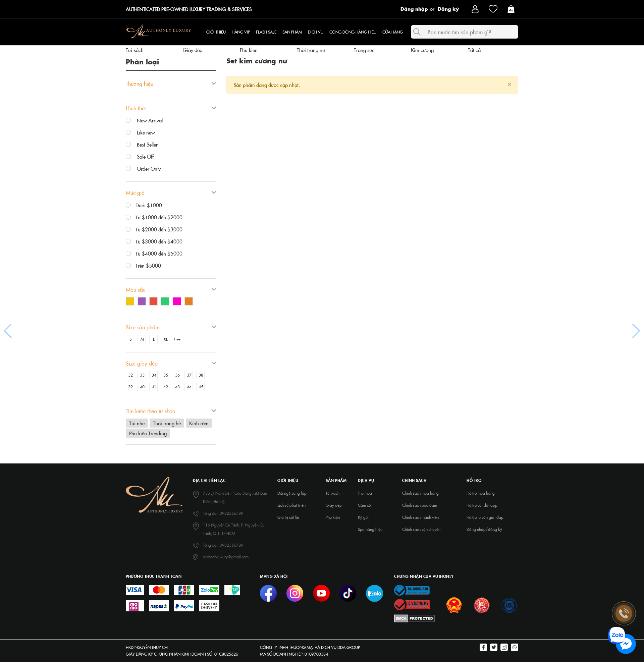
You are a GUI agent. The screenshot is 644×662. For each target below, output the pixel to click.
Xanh (167, 302)
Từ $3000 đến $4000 (159, 241)
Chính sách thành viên (420, 517)
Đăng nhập (414, 8)
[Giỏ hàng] (512, 8)
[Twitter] (493, 648)
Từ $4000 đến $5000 (159, 253)
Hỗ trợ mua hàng (481, 493)
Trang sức (364, 50)
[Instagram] (504, 648)
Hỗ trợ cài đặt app (482, 505)
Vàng (132, 302)
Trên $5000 (148, 265)
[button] (7, 331)
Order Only (148, 168)
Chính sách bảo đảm (419, 505)
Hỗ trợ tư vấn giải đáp (485, 517)
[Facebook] (483, 648)
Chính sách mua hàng (420, 493)
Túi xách (135, 50)
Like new (145, 132)
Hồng (178, 302)
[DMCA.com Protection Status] (414, 617)
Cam (190, 302)
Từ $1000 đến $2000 (159, 217)
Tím (143, 302)
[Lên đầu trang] (624, 560)
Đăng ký (448, 8)
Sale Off (145, 156)
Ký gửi (363, 517)
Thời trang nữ (311, 50)
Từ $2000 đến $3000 (159, 229)
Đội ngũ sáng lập (292, 493)
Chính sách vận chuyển (421, 529)
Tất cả (474, 50)
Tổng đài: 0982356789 (223, 513)
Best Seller (147, 144)
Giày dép (192, 50)
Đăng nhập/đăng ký (484, 529)
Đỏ (155, 302)
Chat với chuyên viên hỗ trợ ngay (574, 644)
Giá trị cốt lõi (288, 517)
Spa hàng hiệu (370, 529)
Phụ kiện (249, 50)
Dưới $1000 (149, 205)
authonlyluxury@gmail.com (226, 557)
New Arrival (149, 120)
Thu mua (365, 493)
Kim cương (422, 50)
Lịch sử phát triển (291, 505)
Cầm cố (364, 505)
